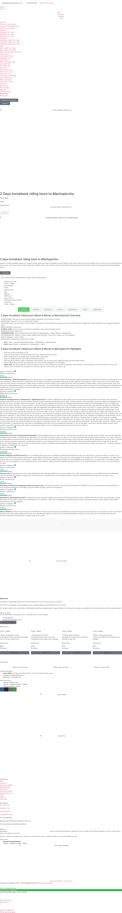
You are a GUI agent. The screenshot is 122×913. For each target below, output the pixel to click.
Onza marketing (47, 883)
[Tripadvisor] (14, 689)
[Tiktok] (10, 689)
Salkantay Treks (5, 808)
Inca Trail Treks (4, 805)
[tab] (24, 309)
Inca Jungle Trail (5, 811)
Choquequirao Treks (6, 814)
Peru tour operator (23, 831)
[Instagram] (6, 689)
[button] (8, 622)
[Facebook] (2, 689)
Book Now (4, 213)
